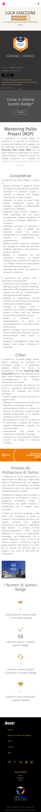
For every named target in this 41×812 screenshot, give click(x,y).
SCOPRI (20, 112)
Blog (9, 753)
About (10, 741)
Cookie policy (30, 807)
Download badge (13, 56)
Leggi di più (20, 166)
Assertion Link (28, 56)
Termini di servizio (13, 807)
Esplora (10, 730)
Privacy (22, 807)
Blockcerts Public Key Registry (19, 735)
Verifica (11, 747)
